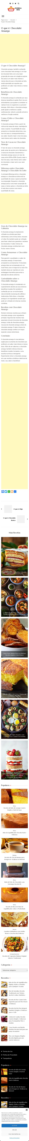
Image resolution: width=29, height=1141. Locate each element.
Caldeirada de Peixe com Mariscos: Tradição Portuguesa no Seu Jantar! (14, 613)
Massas (14, 929)
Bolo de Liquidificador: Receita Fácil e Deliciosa (14, 834)
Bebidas (14, 855)
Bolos (14, 806)
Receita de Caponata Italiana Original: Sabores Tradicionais (15, 957)
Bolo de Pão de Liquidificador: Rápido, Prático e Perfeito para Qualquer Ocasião (18, 984)
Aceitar (14, 1125)
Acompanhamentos (14, 954)
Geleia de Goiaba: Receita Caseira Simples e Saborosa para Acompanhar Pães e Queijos (17, 1020)
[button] (26, 1110)
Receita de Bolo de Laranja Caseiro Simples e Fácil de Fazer (14, 809)
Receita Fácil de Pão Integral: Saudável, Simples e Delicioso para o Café (18, 1010)
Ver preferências (14, 1134)
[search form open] (18, 3)
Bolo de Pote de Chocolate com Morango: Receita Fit (14, 883)
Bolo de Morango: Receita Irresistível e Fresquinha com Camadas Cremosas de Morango (14, 775)
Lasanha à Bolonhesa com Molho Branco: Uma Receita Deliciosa (14, 932)
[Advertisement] (14, 48)
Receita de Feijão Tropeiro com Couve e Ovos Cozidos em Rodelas (14, 735)
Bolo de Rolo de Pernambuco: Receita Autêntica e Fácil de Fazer (14, 573)
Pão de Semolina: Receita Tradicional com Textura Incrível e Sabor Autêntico (17, 993)
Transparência (7, 1058)
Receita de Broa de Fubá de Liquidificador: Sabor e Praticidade (14, 908)
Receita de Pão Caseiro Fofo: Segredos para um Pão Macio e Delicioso (18, 1002)
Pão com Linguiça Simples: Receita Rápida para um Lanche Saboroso (17, 1038)
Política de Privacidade (14, 1138)
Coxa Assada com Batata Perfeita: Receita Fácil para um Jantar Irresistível (18, 1029)
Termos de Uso (7, 1051)
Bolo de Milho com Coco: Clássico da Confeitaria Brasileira (14, 695)
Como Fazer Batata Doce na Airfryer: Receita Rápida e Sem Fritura (14, 654)
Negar (14, 1130)
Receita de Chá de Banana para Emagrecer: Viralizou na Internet (14, 858)
